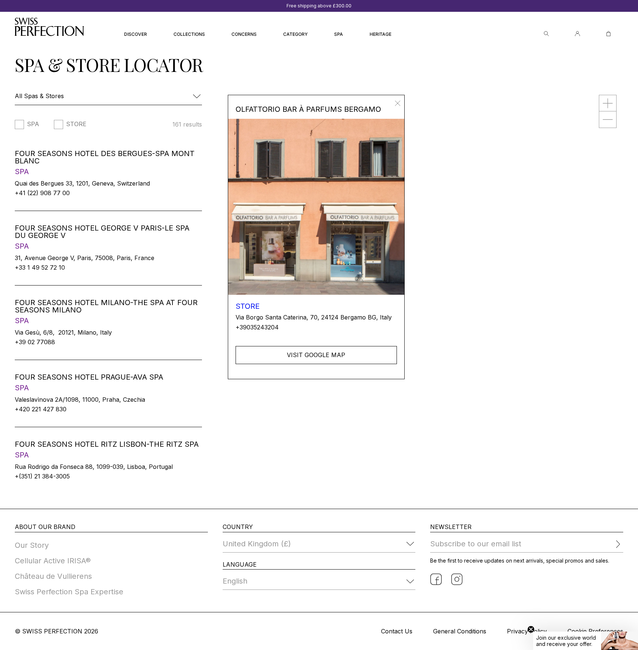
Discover (135, 34)
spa (33, 124)
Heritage (380, 34)
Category (295, 34)
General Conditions (459, 631)
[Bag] (608, 33)
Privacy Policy (527, 631)
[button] (585, 641)
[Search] (546, 33)
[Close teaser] (531, 629)
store (76, 124)
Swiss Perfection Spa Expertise (69, 591)
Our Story (32, 545)
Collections (189, 34)
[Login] (577, 33)
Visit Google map (316, 355)
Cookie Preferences (595, 631)
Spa (338, 34)
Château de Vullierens (53, 576)
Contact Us (396, 631)
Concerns (244, 34)
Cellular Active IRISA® (53, 560)
